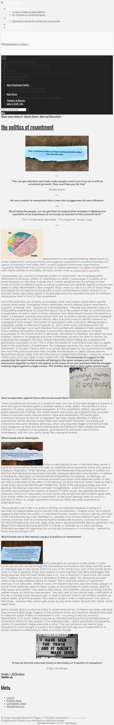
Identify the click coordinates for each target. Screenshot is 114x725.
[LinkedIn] (4, 113)
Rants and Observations (50, 116)
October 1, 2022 (8, 674)
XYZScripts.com (71, 723)
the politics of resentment (27, 127)
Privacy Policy (78, 717)
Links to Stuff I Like (15, 27)
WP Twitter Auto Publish (46, 723)
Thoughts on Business (16, 24)
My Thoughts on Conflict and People (28, 15)
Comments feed (16, 703)
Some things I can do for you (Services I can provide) (36, 21)
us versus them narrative (85, 270)
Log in (10, 697)
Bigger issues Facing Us (12, 116)
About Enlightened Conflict (18, 8)
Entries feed (14, 700)
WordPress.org (15, 706)
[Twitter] (2, 113)
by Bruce (20, 674)
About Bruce (12, 17)
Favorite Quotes (31, 116)
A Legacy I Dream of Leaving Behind (28, 12)
